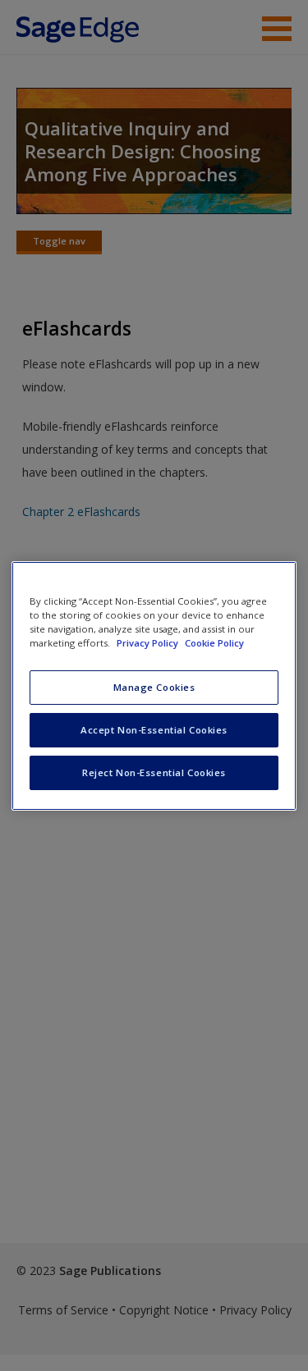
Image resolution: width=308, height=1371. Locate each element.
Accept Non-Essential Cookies (154, 730)
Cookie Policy (214, 643)
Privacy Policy (149, 643)
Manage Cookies (154, 687)
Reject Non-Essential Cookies (154, 772)
